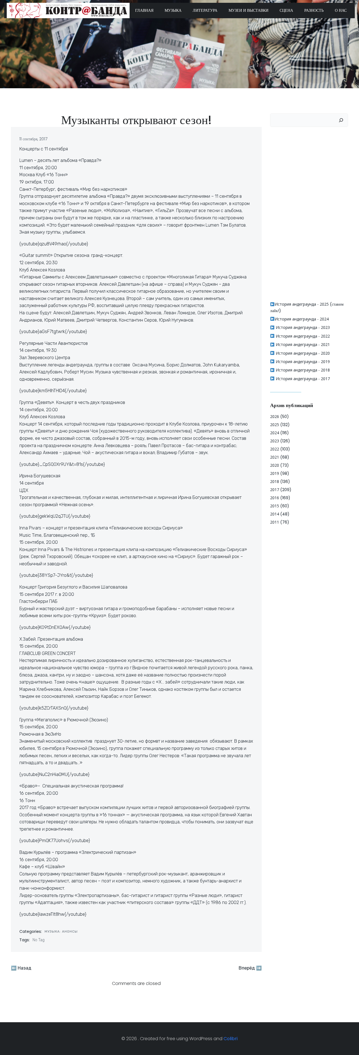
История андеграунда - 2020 (302, 353)
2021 (274, 457)
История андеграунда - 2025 (302, 304)
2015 (274, 505)
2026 (274, 416)
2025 (274, 424)
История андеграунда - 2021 (302, 344)
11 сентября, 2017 (33, 139)
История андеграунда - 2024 (302, 319)
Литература (205, 10)
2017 (274, 489)
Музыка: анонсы (61, 931)
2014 (274, 514)
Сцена (286, 10)
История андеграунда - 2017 (302, 378)
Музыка (173, 10)
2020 (274, 465)
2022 (274, 449)
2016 (274, 497)
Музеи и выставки (248, 10)
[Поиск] (341, 120)
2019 (274, 473)
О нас (341, 10)
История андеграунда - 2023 (302, 327)
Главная (144, 10)
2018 (274, 481)
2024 (274, 432)
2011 (274, 522)
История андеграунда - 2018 (302, 370)
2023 (274, 440)
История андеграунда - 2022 (302, 336)
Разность (314, 10)
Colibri (231, 1038)
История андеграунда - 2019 (302, 361)
